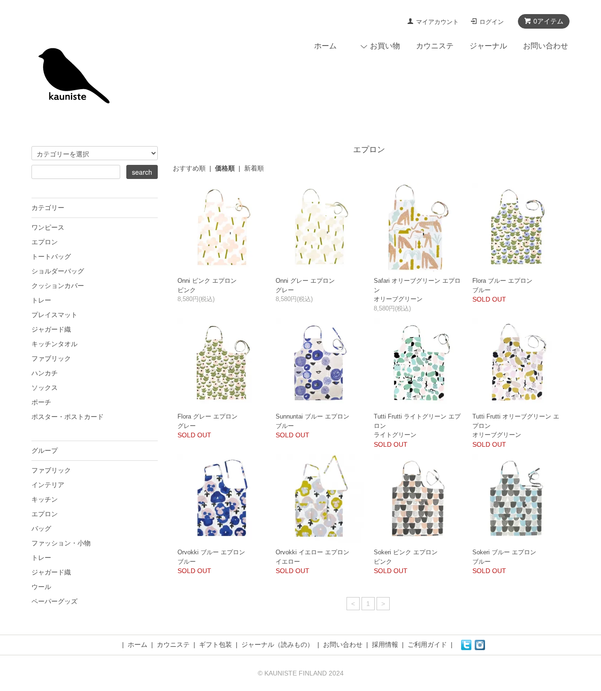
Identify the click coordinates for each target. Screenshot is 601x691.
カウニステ (435, 46)
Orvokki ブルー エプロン (211, 552)
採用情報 (385, 644)
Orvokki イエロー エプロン (312, 552)
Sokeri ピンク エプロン (406, 552)
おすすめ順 (189, 168)
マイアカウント (437, 21)
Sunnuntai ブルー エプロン (312, 416)
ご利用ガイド (427, 644)
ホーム (325, 46)
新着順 (254, 168)
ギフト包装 (215, 644)
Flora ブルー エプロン (502, 280)
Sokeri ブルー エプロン (504, 552)
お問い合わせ (545, 46)
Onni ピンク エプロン (207, 280)
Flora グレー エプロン (207, 416)
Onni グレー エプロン (305, 280)
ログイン (491, 21)
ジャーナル (488, 46)
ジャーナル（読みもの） (277, 644)
